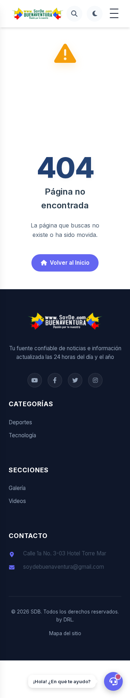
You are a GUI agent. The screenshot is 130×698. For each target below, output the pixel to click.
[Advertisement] (65, 111)
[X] (75, 380)
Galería (17, 488)
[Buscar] (74, 14)
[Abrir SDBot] (113, 681)
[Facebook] (34, 380)
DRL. (69, 620)
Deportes (20, 422)
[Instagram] (95, 380)
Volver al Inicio (70, 262)
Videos (17, 501)
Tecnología (22, 435)
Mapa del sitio (65, 633)
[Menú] (114, 14)
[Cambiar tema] (95, 14)
